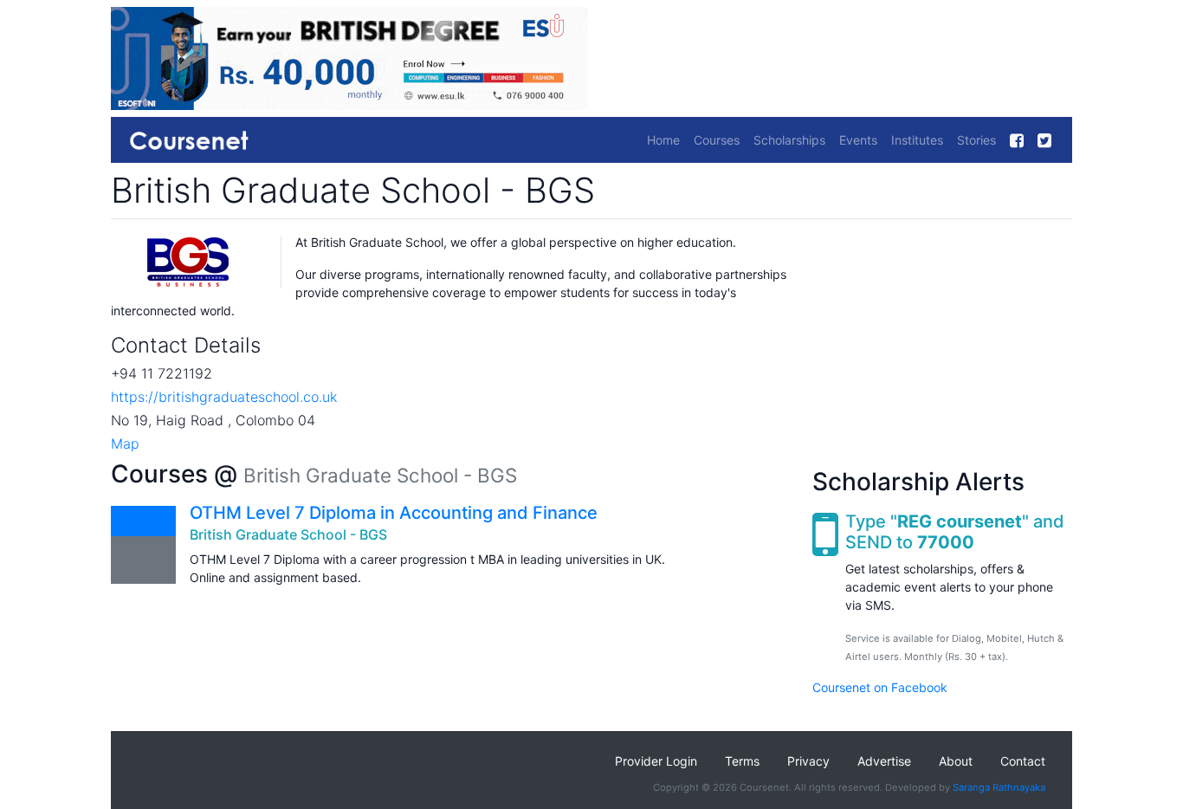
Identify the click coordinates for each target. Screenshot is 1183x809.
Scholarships (789, 140)
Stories (976, 140)
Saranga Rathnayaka (999, 787)
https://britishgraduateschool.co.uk (224, 396)
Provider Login (656, 761)
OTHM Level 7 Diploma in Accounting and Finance (394, 512)
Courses (717, 140)
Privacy (808, 761)
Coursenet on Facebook (879, 687)
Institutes (917, 140)
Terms (742, 761)
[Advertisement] (942, 341)
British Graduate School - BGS (288, 534)
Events (858, 140)
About (956, 761)
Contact (1022, 761)
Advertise (884, 761)
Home (663, 140)
